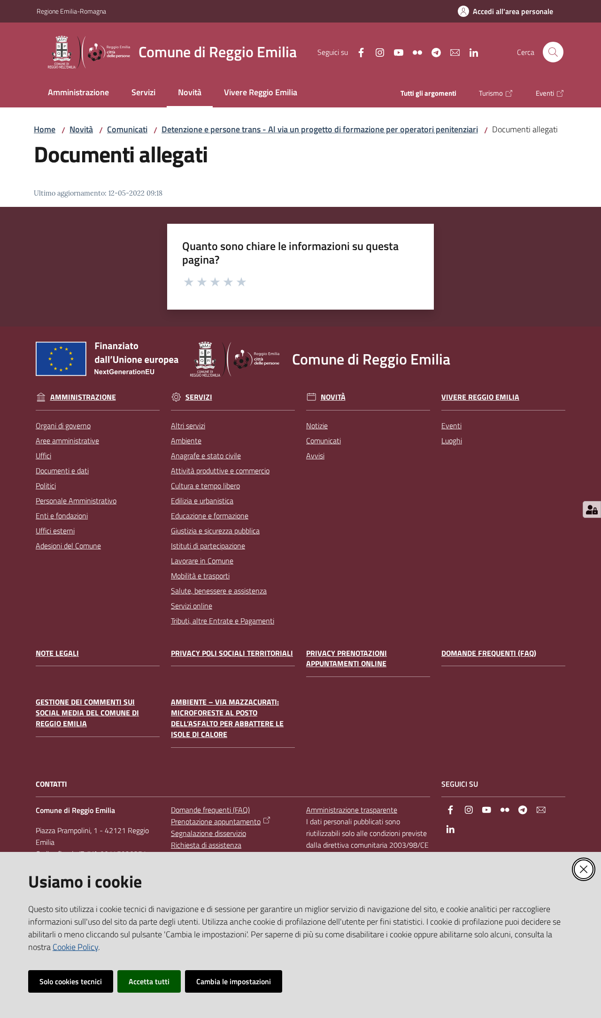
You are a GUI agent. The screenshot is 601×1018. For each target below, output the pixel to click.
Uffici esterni (55, 530)
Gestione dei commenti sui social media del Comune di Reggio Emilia (87, 713)
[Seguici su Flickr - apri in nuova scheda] (413, 51)
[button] (553, 52)
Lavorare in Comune (202, 560)
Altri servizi (188, 425)
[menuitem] (78, 93)
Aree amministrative (67, 440)
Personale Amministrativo (76, 500)
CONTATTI (51, 784)
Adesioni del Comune (68, 545)
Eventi (451, 425)
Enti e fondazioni (62, 515)
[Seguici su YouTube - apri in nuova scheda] (394, 51)
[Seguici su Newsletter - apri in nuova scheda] (451, 51)
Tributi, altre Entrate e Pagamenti (222, 620)
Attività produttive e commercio (220, 470)
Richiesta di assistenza (206, 845)
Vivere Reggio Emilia (480, 397)
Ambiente (186, 440)
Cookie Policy (75, 947)
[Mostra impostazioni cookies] (592, 509)
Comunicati (127, 129)
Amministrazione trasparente (351, 809)
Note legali (57, 653)
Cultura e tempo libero (205, 485)
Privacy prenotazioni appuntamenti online (346, 658)
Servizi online (191, 605)
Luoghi (451, 440)
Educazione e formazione (209, 515)
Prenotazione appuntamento (216, 821)
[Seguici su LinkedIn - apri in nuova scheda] (470, 51)
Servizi (198, 397)
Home (44, 129)
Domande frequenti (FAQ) (488, 653)
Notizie (317, 425)
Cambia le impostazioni (233, 981)
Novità (81, 129)
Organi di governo (63, 425)
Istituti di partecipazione (208, 545)
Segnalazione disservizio (208, 833)
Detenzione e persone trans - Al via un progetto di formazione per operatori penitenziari (320, 129)
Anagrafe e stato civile (206, 455)
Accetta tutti (149, 981)
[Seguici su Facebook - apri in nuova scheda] (357, 51)
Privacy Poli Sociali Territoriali (232, 653)
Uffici (43, 455)
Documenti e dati (62, 470)
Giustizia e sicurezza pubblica (215, 530)
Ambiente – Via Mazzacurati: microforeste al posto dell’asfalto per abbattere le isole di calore (227, 718)
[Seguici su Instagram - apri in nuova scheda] (376, 51)
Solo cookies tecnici (70, 981)
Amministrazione (83, 397)
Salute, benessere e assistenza (219, 590)
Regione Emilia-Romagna (71, 11)
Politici (46, 485)
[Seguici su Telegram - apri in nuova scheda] (432, 51)
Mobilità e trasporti (200, 575)
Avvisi (315, 455)
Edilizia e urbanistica (202, 500)
